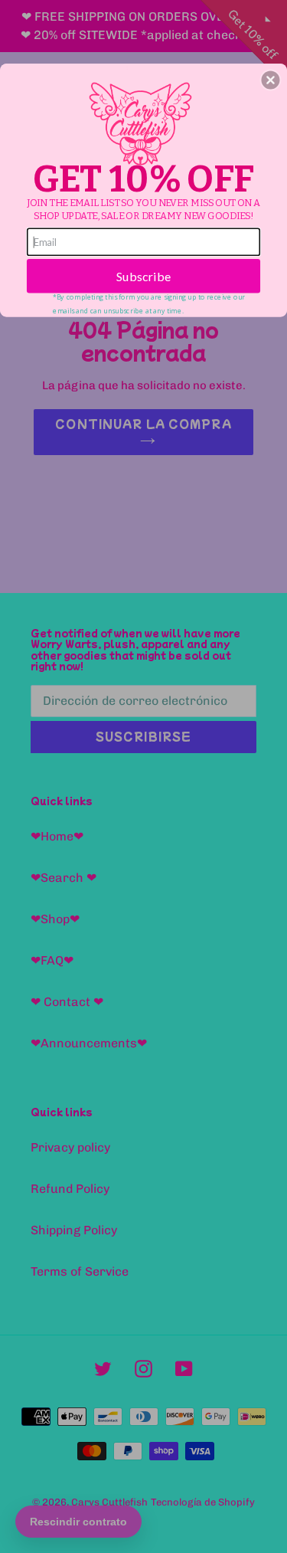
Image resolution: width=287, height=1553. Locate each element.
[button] (270, 79)
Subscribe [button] (143, 275)
